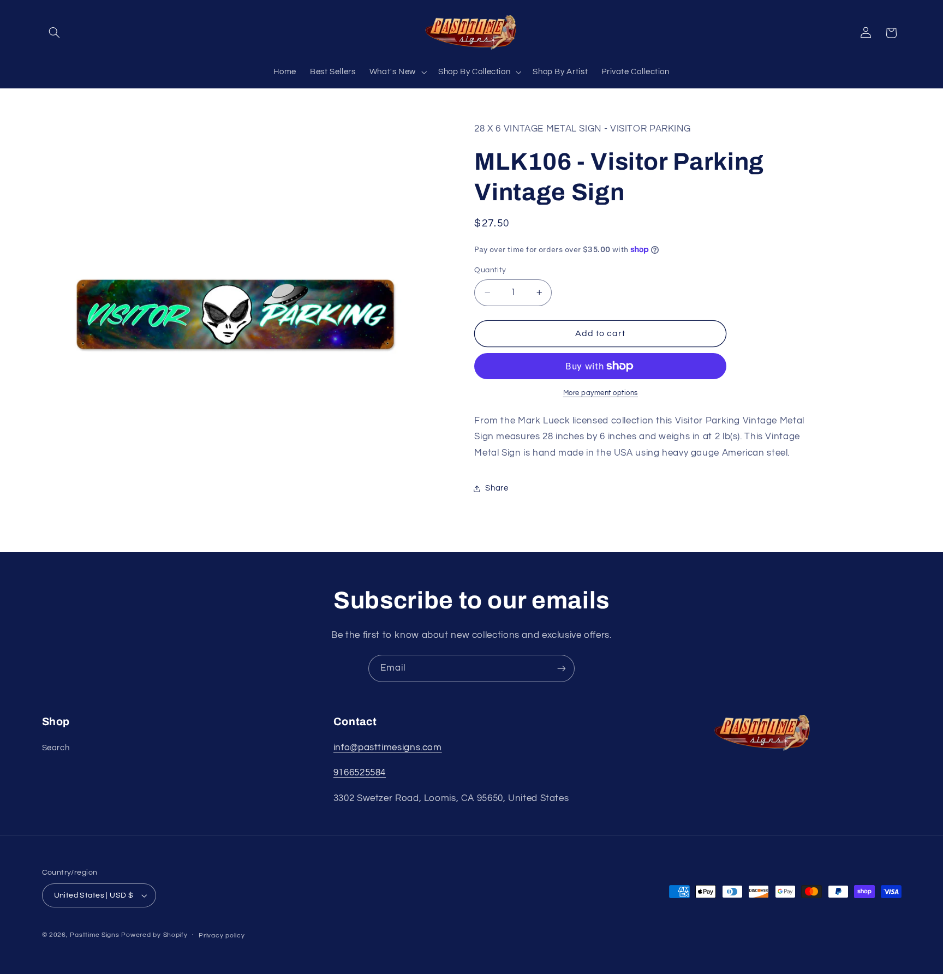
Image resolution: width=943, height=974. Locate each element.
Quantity (490, 270)
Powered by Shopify (154, 935)
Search (56, 748)
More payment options (600, 393)
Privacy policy (221, 936)
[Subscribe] (561, 668)
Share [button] (496, 488)
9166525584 (359, 773)
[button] (54, 32)
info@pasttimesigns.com (387, 747)
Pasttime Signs (94, 935)
